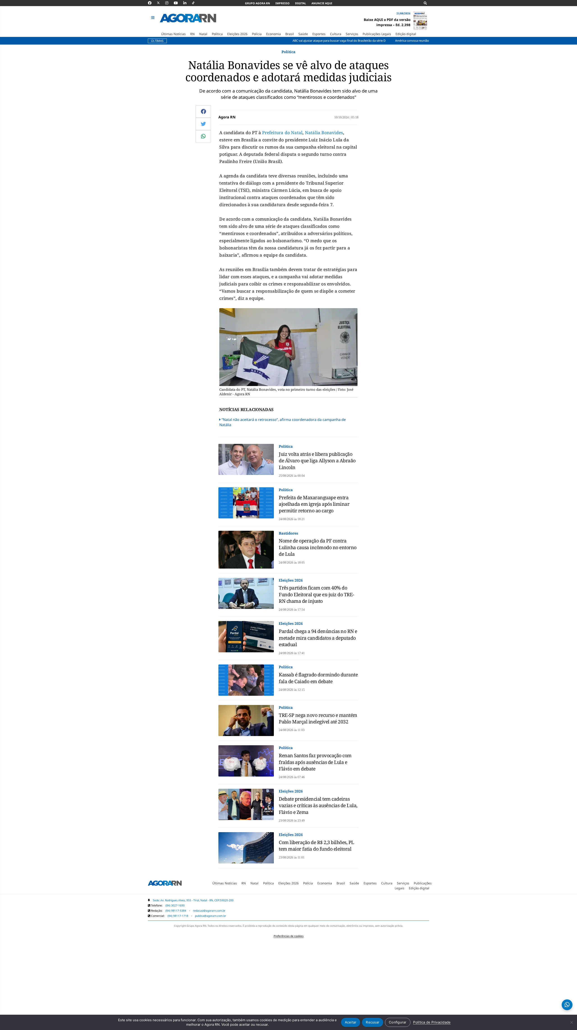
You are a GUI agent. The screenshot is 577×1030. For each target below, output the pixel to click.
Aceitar (351, 1022)
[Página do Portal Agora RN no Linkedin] (187, 2)
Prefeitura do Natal (282, 133)
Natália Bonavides (324, 133)
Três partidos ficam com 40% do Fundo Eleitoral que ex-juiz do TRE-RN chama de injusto (316, 594)
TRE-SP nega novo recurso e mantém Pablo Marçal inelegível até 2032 (318, 718)
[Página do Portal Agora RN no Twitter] (161, 2)
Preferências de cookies (289, 936)
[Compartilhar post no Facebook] (203, 111)
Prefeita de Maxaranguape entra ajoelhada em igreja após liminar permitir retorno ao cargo (314, 504)
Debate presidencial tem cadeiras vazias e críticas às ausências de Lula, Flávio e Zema (318, 805)
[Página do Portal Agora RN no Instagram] (169, 2)
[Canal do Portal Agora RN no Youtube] (178, 2)
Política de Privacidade (432, 1022)
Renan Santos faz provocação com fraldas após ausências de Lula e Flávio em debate (315, 762)
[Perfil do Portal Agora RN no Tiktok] (195, 2)
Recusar (372, 1022)
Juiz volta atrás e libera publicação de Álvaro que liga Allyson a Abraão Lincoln (317, 460)
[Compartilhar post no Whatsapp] (203, 136)
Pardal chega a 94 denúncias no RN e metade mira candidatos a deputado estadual (318, 638)
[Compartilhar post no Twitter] (203, 123)
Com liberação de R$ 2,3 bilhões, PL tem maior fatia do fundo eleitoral (316, 845)
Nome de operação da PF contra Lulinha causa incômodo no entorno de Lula (318, 547)
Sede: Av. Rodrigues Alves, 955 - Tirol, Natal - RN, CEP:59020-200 (193, 900)
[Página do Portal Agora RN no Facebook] (152, 2)
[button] (153, 18)
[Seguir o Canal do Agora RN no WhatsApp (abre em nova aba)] (567, 1004)
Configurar (398, 1022)
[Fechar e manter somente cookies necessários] (571, 1022)
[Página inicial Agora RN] (165, 883)
